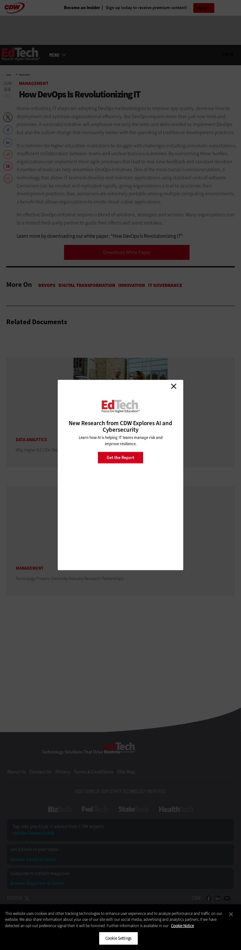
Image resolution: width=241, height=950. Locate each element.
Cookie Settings (118, 938)
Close (173, 386)
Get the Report (120, 457)
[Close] (231, 914)
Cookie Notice (182, 925)
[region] (120, 927)
